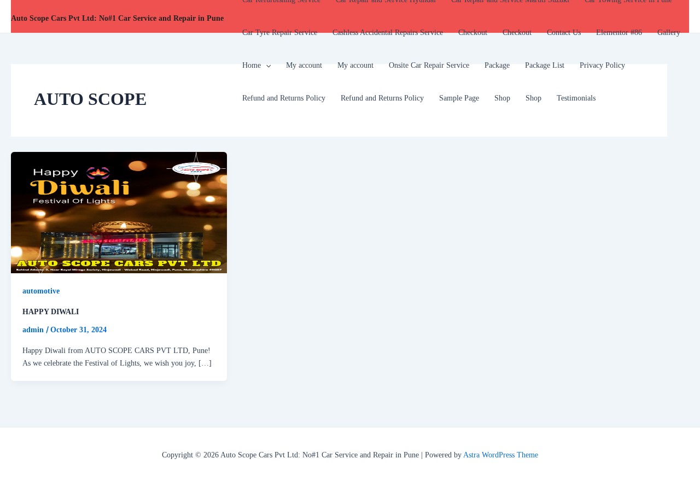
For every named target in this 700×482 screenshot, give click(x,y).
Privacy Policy (602, 65)
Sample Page (459, 98)
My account (304, 65)
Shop (502, 98)
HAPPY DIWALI (50, 312)
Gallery (668, 32)
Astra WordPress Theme (500, 455)
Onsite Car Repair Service (429, 65)
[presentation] (266, 65)
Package (497, 65)
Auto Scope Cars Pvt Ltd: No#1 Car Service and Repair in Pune (117, 18)
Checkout (472, 32)
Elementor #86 (619, 32)
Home (251, 65)
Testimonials (576, 98)
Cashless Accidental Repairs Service (387, 32)
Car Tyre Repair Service (279, 32)
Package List (544, 65)
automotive (41, 291)
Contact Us (564, 32)
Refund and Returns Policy (283, 98)
